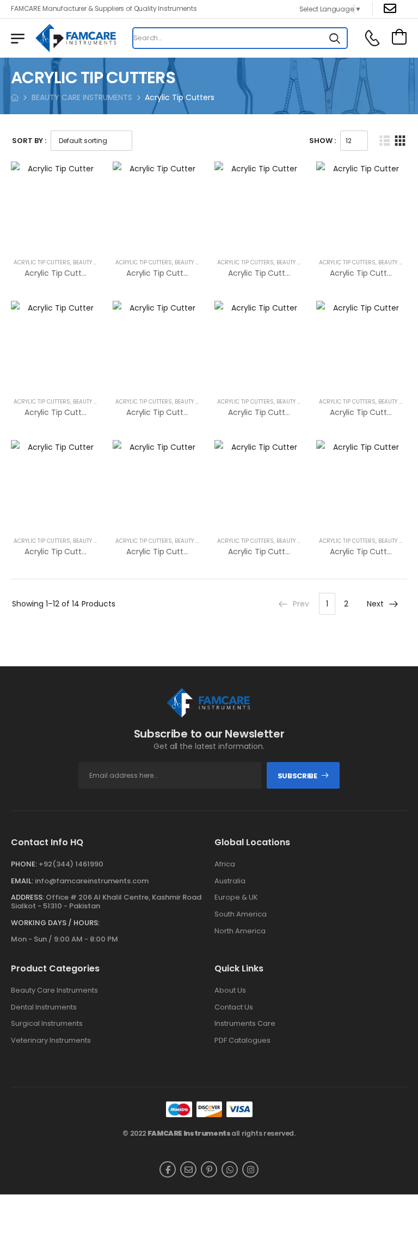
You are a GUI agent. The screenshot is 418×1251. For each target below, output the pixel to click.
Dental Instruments (44, 1007)
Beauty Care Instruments (54, 990)
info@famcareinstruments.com (92, 881)
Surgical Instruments (47, 1023)
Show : (322, 140)
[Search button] (334, 38)
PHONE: (24, 864)
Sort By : (29, 140)
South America (240, 914)
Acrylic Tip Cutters (42, 262)
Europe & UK (236, 897)
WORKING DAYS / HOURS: (55, 923)
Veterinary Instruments (51, 1040)
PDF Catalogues (242, 1040)
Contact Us (233, 1007)
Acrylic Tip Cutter (56, 273)
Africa (224, 864)
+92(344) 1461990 (71, 864)
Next (375, 603)
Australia (229, 881)
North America (240, 931)
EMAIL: (22, 881)
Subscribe (297, 776)
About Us (230, 990)
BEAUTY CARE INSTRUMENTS (82, 97)
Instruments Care (244, 1023)
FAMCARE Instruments (189, 1133)
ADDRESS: (27, 897)
